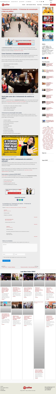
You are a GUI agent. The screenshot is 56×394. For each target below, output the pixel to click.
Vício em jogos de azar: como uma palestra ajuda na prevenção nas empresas (50, 77)
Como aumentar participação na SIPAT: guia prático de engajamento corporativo (49, 84)
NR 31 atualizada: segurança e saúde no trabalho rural (49, 108)
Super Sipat (50, 145)
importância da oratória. (18, 50)
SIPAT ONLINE (49, 144)
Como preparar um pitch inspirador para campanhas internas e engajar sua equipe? (5, 316)
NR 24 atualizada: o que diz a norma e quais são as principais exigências (50, 121)
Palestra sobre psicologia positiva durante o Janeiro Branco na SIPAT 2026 (5, 290)
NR (51, 133)
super (46, 145)
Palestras (39, 4)
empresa (47, 132)
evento (43, 133)
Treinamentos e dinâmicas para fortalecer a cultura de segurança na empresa (50, 318)
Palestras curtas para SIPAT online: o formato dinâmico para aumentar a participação (50, 102)
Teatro (23, 4)
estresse (52, 132)
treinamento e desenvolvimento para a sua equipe (15, 101)
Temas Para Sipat (46, 148)
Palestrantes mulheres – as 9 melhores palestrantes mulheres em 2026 (49, 290)
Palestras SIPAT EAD (8, 181)
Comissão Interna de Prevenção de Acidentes (48, 128)
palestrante (45, 135)
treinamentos (48, 149)
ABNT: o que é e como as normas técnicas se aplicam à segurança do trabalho (50, 71)
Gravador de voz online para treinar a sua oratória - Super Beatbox (16, 207)
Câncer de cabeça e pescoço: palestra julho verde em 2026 (39, 371)
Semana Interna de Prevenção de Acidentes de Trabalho (48, 142)
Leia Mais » (47, 66)
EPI (49, 132)
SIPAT (51, 142)
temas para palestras (49, 147)
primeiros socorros (48, 139)
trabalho (51, 148)
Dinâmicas (47, 131)
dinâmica (48, 130)
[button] (53, 5)
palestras (47, 136)
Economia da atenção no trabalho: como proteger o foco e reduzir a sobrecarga (49, 64)
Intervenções (46, 4)
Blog (51, 2)
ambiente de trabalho (46, 127)
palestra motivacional (48, 134)
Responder (35, 217)
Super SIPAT (4, 175)
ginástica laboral (47, 133)
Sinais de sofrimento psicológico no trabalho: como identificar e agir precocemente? (49, 96)
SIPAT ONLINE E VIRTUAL (31, 4)
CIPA (45, 128)
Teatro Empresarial (46, 146)
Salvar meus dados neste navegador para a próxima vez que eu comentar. (15, 257)
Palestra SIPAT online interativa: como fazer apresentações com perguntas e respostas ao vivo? (49, 115)
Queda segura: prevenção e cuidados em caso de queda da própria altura (49, 89)
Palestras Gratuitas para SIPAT (48, 137)
